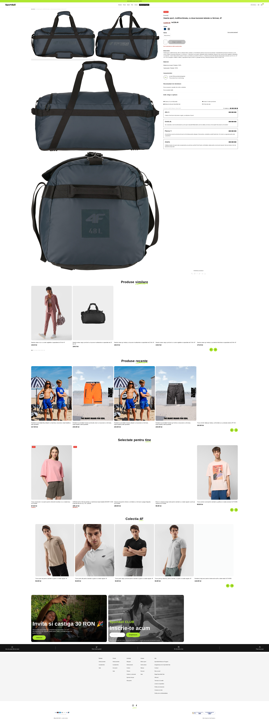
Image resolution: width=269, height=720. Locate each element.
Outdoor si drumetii (131, 674)
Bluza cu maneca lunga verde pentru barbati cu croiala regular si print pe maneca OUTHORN (175, 502)
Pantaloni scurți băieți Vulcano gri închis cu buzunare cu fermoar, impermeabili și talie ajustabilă (90, 423)
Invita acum (39, 637)
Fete (132, 4)
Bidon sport (143, 661)
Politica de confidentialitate (161, 693)
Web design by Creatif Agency (209, 718)
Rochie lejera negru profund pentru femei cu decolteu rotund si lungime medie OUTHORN (214, 579)
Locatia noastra (64, 718)
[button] (211, 349)
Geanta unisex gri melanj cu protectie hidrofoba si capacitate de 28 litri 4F (216, 342)
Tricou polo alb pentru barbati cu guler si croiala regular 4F (51, 578)
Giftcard (156, 677)
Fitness (128, 671)
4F (167, 15)
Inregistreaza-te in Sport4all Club (162, 664)
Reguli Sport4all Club (159, 674)
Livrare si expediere (159, 683)
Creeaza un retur (159, 690)
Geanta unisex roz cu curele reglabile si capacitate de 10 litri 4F (48, 342)
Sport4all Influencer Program (161, 661)
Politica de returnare (159, 686)
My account (157, 671)
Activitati (129, 658)
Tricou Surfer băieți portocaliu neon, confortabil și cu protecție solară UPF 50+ (176, 423)
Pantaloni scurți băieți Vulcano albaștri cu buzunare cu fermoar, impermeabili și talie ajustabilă (48, 423)
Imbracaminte (102, 661)
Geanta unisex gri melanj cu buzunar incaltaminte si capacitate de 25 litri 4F (134, 342)
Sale (100, 667)
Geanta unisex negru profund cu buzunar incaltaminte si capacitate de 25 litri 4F (92, 343)
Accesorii (115, 667)
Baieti (128, 4)
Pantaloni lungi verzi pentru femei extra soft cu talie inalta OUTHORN (173, 578)
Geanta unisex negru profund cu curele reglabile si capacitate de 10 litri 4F (175, 342)
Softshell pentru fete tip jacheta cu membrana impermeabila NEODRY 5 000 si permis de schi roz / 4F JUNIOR (93, 502)
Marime (165, 32)
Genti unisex (143, 664)
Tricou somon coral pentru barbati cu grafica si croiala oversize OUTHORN (217, 502)
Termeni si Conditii (159, 680)
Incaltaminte (102, 664)
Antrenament (130, 664)
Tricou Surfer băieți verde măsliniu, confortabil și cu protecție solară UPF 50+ (216, 423)
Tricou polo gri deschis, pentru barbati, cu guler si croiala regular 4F (133, 578)
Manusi (142, 667)
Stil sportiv (129, 680)
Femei (124, 4)
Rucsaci (142, 671)
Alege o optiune (176, 42)
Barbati (120, 4)
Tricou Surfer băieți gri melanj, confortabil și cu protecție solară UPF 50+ (133, 423)
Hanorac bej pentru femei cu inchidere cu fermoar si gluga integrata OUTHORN (132, 502)
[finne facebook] (136, 705)
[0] (262, 5)
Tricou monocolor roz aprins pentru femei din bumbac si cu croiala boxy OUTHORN (50, 502)
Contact (156, 667)
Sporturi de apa (130, 677)
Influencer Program (144, 4)
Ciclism (128, 667)
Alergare (129, 661)
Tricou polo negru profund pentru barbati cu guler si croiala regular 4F (94, 578)
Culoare (165, 26)
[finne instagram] (133, 705)
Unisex (136, 4)
